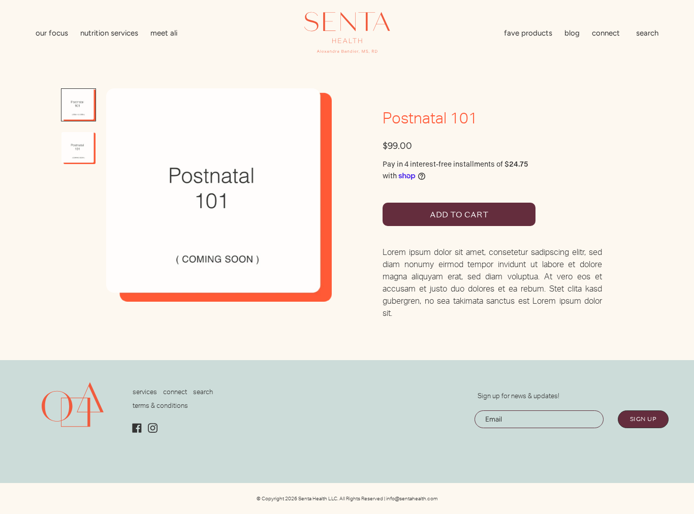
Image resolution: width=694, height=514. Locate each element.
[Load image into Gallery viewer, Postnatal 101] (78, 104)
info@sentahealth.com (412, 498)
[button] (647, 34)
